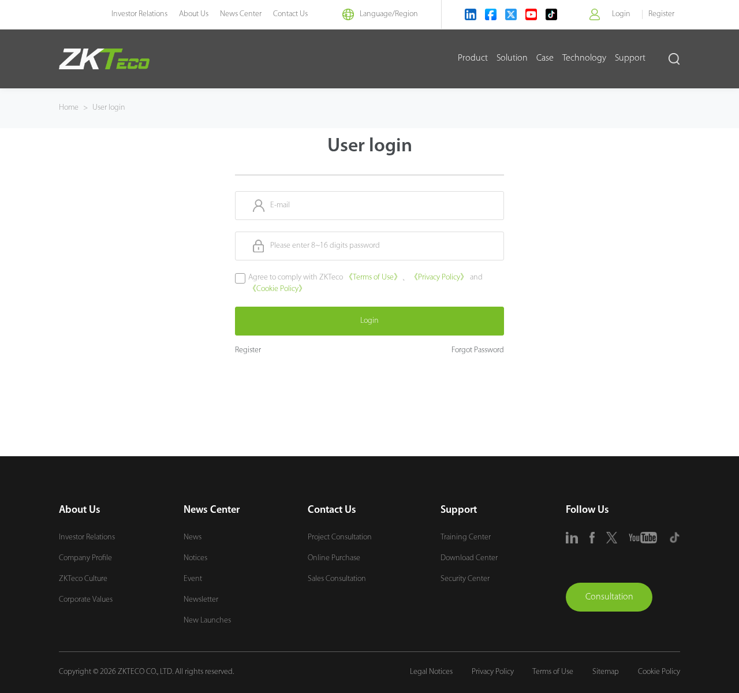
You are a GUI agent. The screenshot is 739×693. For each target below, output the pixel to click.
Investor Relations (139, 14)
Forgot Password (477, 350)
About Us (193, 14)
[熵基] (104, 59)
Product (473, 58)
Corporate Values (86, 599)
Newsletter (201, 599)
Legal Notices (431, 672)
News (192, 537)
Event (193, 579)
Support (630, 58)
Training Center (466, 537)
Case (545, 58)
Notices (195, 558)
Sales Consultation (337, 579)
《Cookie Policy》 (277, 289)
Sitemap (605, 672)
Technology (584, 58)
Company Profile (85, 558)
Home (69, 107)
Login (621, 14)
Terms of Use (552, 672)
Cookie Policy (659, 672)
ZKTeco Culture (83, 579)
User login (108, 107)
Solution (512, 58)
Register (661, 14)
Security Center (465, 579)
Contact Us (290, 14)
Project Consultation (340, 537)
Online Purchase (334, 558)
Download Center (469, 558)
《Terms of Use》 (373, 277)
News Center (241, 14)
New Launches (207, 620)
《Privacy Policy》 (439, 277)
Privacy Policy (493, 672)
